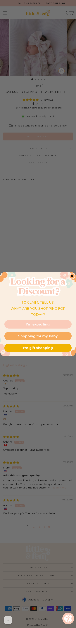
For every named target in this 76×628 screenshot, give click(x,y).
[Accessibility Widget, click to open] (68, 618)
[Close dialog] (72, 275)
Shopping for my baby (38, 336)
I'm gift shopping (38, 348)
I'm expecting (38, 324)
